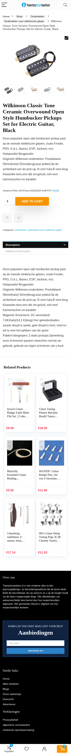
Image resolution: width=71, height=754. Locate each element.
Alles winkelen (11, 683)
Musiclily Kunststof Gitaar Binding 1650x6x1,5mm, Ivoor (16, 478)
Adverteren (9, 704)
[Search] (65, 5)
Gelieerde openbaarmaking (18, 729)
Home (6, 16)
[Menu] (4, 5)
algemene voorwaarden (16, 724)
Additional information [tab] (18, 251)
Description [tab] (13, 244)
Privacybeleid (10, 719)
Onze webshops (12, 694)
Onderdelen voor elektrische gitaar (24, 21)
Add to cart (32, 201)
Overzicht (8, 699)
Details (55, 190)
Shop (19, 16)
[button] (66, 38)
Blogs (6, 688)
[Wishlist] (26, 749)
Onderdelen (37, 16)
